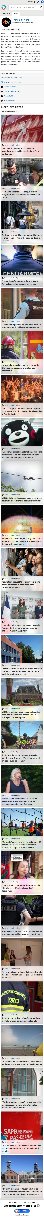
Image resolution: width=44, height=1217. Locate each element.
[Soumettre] (40, 7)
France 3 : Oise (9, 96)
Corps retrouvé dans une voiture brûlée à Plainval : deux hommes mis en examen (20, 282)
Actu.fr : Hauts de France (12, 82)
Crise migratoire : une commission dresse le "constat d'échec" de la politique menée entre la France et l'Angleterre (21, 628)
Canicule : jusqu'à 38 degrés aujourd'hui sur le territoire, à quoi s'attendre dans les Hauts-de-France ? (22, 238)
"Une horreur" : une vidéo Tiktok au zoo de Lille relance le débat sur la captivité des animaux (21, 888)
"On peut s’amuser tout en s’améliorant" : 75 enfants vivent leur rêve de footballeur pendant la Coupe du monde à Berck (21, 845)
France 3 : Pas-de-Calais (12, 91)
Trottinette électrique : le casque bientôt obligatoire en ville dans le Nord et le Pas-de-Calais (21, 194)
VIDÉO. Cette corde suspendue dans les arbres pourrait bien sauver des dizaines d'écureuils (22, 499)
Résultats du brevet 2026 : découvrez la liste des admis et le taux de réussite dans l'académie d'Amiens (21, 585)
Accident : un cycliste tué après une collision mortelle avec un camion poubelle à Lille (21, 1019)
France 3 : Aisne (9, 101)
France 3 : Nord (20, 20)
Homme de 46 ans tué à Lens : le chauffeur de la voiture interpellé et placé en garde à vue (22, 933)
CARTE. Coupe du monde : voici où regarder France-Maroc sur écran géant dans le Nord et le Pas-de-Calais (22, 411)
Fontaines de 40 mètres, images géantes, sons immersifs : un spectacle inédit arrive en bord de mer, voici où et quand (22, 541)
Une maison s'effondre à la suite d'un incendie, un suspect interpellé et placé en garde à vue (20, 151)
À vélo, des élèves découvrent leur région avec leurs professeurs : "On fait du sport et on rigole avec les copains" (21, 758)
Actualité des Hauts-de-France (11, 78)
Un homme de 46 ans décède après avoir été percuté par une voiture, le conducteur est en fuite (21, 1148)
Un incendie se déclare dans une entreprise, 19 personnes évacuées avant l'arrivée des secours (21, 368)
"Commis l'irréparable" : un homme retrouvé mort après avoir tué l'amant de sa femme (21, 326)
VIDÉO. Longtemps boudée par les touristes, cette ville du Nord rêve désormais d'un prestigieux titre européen (21, 715)
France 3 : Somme (10, 87)
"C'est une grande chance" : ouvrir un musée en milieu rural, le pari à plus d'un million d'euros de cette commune (21, 1105)
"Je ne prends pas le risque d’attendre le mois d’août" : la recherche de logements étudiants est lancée (22, 975)
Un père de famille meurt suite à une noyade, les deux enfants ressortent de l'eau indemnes (22, 1063)
